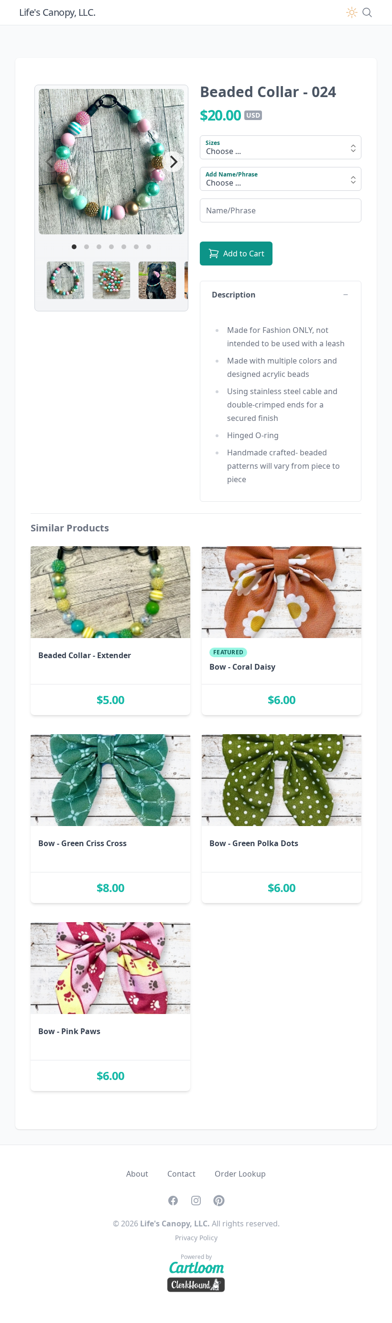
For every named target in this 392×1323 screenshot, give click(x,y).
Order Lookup (240, 1174)
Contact (181, 1174)
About (137, 1174)
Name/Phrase (225, 208)
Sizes (213, 143)
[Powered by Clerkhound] (196, 1284)
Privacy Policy (196, 1237)
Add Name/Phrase (232, 174)
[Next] (172, 161)
